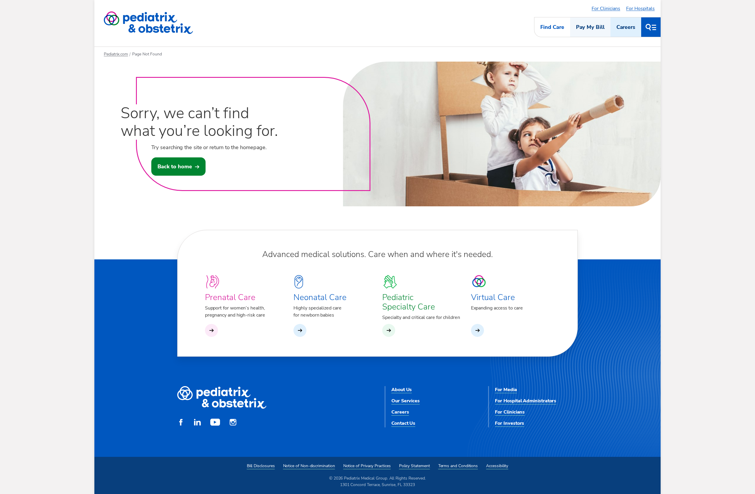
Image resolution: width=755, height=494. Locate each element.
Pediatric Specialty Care (408, 302)
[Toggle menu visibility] (651, 27)
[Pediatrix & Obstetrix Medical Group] (148, 23)
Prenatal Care (230, 297)
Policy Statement (414, 466)
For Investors (509, 423)
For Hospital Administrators (525, 401)
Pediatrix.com (116, 54)
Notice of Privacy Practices (367, 466)
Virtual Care (493, 297)
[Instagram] (233, 423)
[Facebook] (180, 423)
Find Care (552, 27)
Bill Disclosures (261, 466)
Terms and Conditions (458, 466)
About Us (401, 389)
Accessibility (497, 466)
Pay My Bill (590, 27)
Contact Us (403, 423)
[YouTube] (215, 423)
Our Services (405, 401)
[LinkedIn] (197, 423)
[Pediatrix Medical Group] (221, 397)
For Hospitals (640, 8)
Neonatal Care (320, 297)
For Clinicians (606, 8)
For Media (506, 389)
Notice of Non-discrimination (309, 466)
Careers (625, 27)
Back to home (174, 166)
